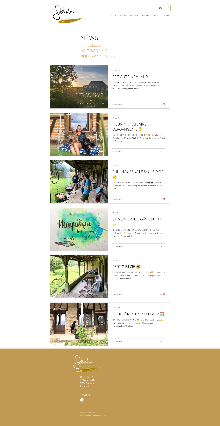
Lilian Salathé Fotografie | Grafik (93, 415)
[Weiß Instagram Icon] (82, 400)
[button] (166, 53)
